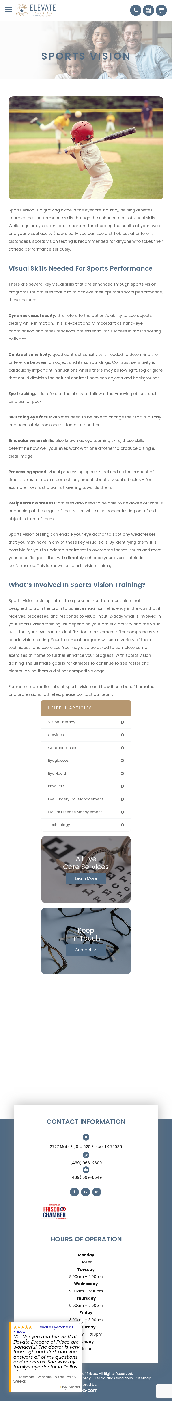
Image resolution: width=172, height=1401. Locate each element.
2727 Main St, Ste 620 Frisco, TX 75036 (86, 1146)
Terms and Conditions (113, 1378)
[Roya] (86, 1391)
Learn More (86, 878)
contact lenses (62, 747)
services (56, 734)
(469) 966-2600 (86, 1163)
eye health (57, 773)
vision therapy (61, 722)
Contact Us (86, 950)
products (56, 786)
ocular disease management (75, 812)
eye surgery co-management (75, 799)
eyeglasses (58, 760)
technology (59, 824)
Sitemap (143, 1378)
